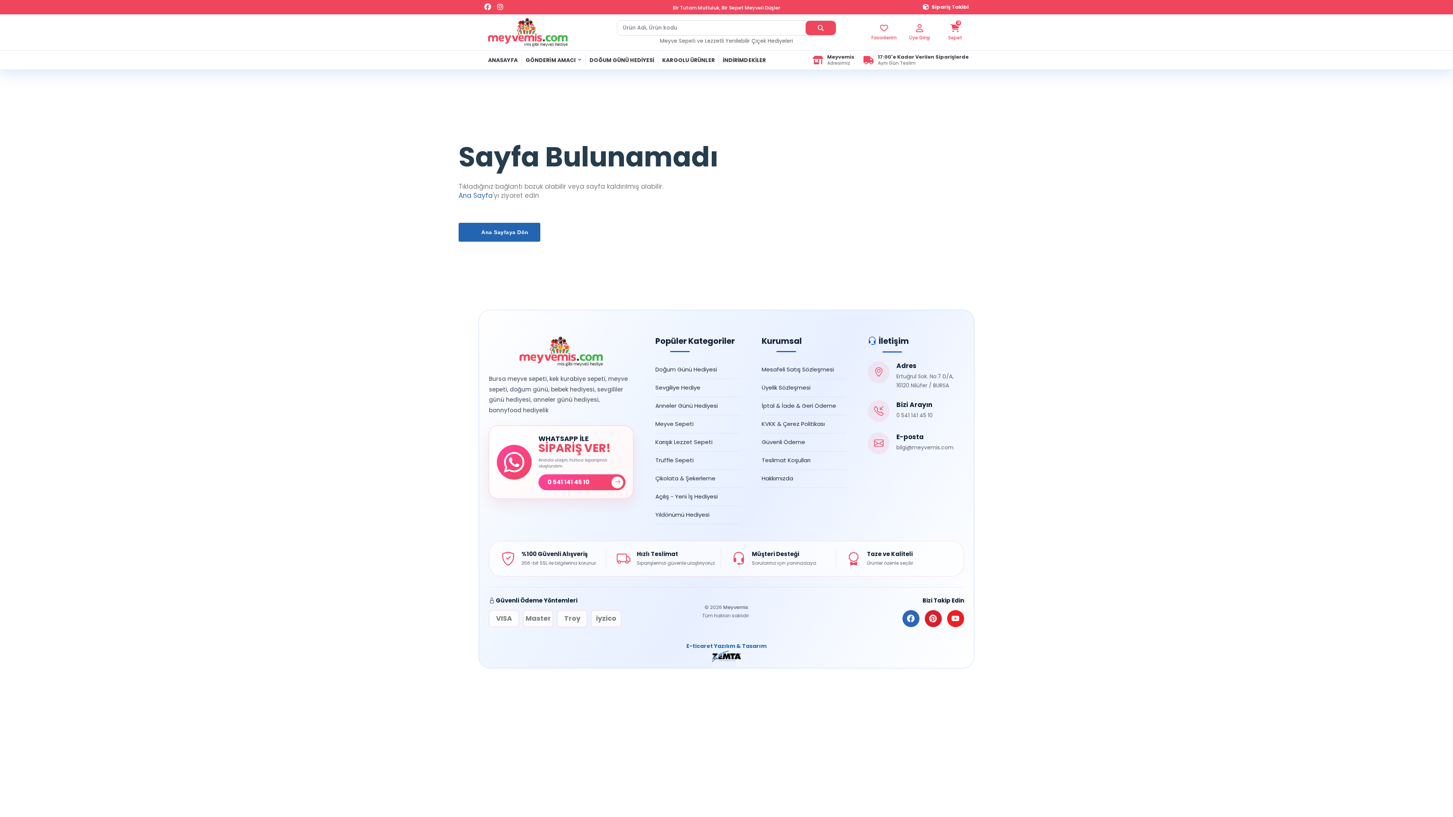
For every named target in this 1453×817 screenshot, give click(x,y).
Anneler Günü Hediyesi (686, 406)
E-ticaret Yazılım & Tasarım (726, 646)
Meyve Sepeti (674, 424)
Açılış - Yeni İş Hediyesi (686, 496)
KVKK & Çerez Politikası (793, 424)
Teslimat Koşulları (786, 460)
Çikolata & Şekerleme (685, 478)
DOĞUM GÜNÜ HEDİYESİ (622, 60)
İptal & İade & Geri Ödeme (799, 406)
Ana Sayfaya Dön (504, 232)
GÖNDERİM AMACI (551, 60)
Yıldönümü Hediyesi (682, 515)
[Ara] (821, 28)
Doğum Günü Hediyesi (686, 369)
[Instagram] (500, 7)
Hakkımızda (777, 478)
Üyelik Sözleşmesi (786, 387)
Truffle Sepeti (674, 460)
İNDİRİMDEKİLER (744, 60)
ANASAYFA (503, 60)
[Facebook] (487, 7)
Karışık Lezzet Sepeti (683, 442)
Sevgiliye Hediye (677, 387)
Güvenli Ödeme (783, 442)
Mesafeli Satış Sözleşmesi (798, 369)
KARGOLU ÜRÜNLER (688, 60)
